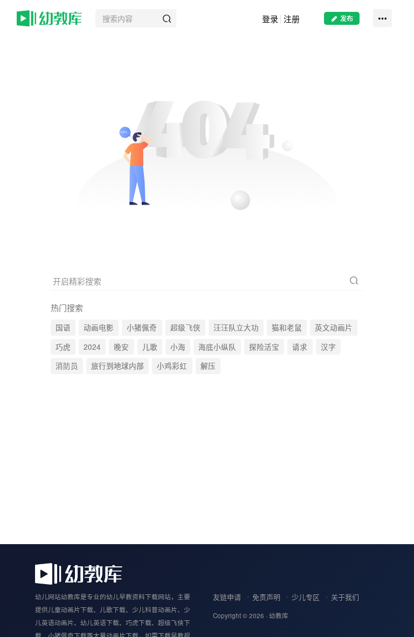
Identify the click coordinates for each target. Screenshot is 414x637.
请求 (299, 347)
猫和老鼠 (287, 327)
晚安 (121, 347)
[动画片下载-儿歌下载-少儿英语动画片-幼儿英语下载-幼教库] (78, 572)
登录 (270, 18)
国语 (63, 327)
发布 (346, 18)
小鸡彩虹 (172, 366)
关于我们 (345, 597)
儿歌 (149, 347)
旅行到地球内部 (117, 366)
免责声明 (266, 597)
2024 (92, 347)
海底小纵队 (217, 347)
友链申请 (227, 597)
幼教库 (278, 615)
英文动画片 (334, 327)
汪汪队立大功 (236, 327)
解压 (208, 366)
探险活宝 (264, 347)
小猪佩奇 (142, 327)
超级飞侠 (185, 327)
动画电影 (99, 327)
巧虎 (63, 347)
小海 (177, 347)
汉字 (328, 347)
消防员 (67, 366)
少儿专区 (306, 597)
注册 (292, 18)
